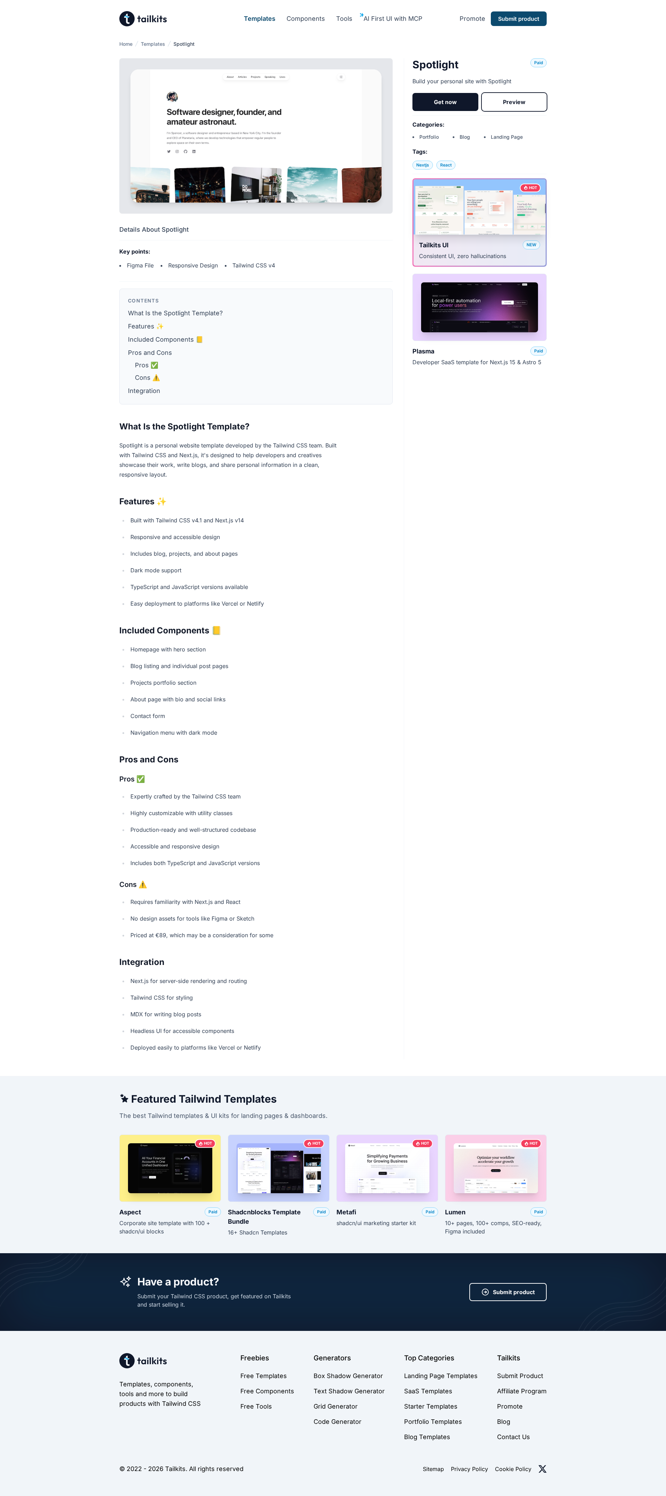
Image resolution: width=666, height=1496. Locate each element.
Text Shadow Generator (349, 1391)
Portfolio (429, 137)
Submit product (514, 1292)
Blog (465, 137)
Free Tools (256, 1406)
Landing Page (507, 137)
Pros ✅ (146, 365)
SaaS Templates (428, 1391)
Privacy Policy (469, 1468)
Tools (344, 18)
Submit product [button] (518, 18)
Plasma (423, 351)
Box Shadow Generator (348, 1375)
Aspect (130, 1212)
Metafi (346, 1212)
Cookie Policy (513, 1468)
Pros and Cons (150, 352)
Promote (472, 18)
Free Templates (263, 1375)
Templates (259, 18)
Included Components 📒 (165, 339)
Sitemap (433, 1468)
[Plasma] (479, 307)
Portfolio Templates (433, 1421)
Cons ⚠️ (147, 377)
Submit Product (520, 1375)
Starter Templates (431, 1406)
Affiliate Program (522, 1391)
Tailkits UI (434, 245)
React (446, 165)
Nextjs (422, 165)
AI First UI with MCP (393, 18)
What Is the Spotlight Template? (175, 313)
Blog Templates (427, 1437)
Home (126, 44)
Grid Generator (336, 1406)
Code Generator (337, 1421)
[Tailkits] (143, 18)
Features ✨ (146, 326)
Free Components (267, 1391)
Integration (144, 390)
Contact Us (513, 1437)
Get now (445, 102)
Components (306, 18)
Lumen (455, 1212)
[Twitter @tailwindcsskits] (542, 1469)
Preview (514, 102)
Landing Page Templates (441, 1375)
